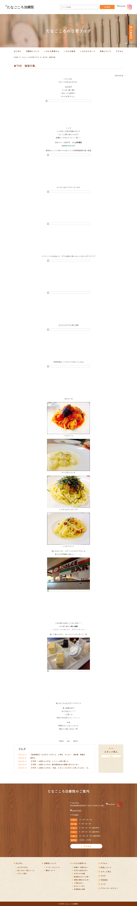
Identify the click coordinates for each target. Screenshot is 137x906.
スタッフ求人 (106, 871)
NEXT (75, 741)
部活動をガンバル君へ (82, 877)
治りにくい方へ (79, 886)
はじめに (19, 863)
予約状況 (104, 880)
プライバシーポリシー (109, 888)
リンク (103, 884)
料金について (106, 867)
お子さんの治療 (79, 873)
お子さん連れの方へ (81, 870)
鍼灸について (50, 870)
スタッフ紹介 (22, 873)
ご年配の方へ (78, 883)
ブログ (103, 875)
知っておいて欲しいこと (26, 870)
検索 (108, 7)
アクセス (87, 846)
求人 (112, 756)
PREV (61, 741)
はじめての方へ (22, 867)
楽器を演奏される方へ (82, 880)
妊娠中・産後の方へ (81, 867)
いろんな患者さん (79, 863)
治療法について (50, 863)
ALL (68, 741)
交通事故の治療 (79, 889)
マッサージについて (53, 867)
